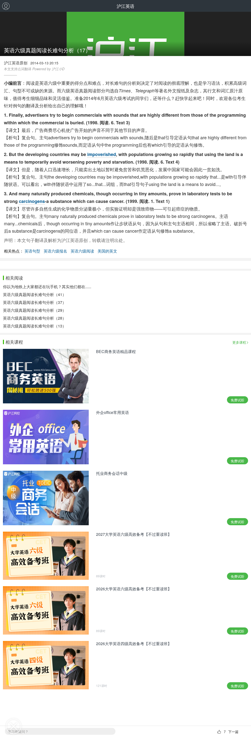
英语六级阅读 (82, 251)
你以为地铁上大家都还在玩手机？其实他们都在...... (47, 286)
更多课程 (239, 342)
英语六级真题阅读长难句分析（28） (34, 318)
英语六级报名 (55, 251)
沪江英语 (125, 6)
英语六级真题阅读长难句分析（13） (34, 326)
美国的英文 (107, 251)
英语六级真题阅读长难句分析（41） (34, 294)
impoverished (101, 154)
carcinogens (32, 201)
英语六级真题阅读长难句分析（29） (34, 310)
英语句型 (32, 251)
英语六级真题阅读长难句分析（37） (34, 302)
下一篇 (233, 731)
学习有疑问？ (18, 731)
